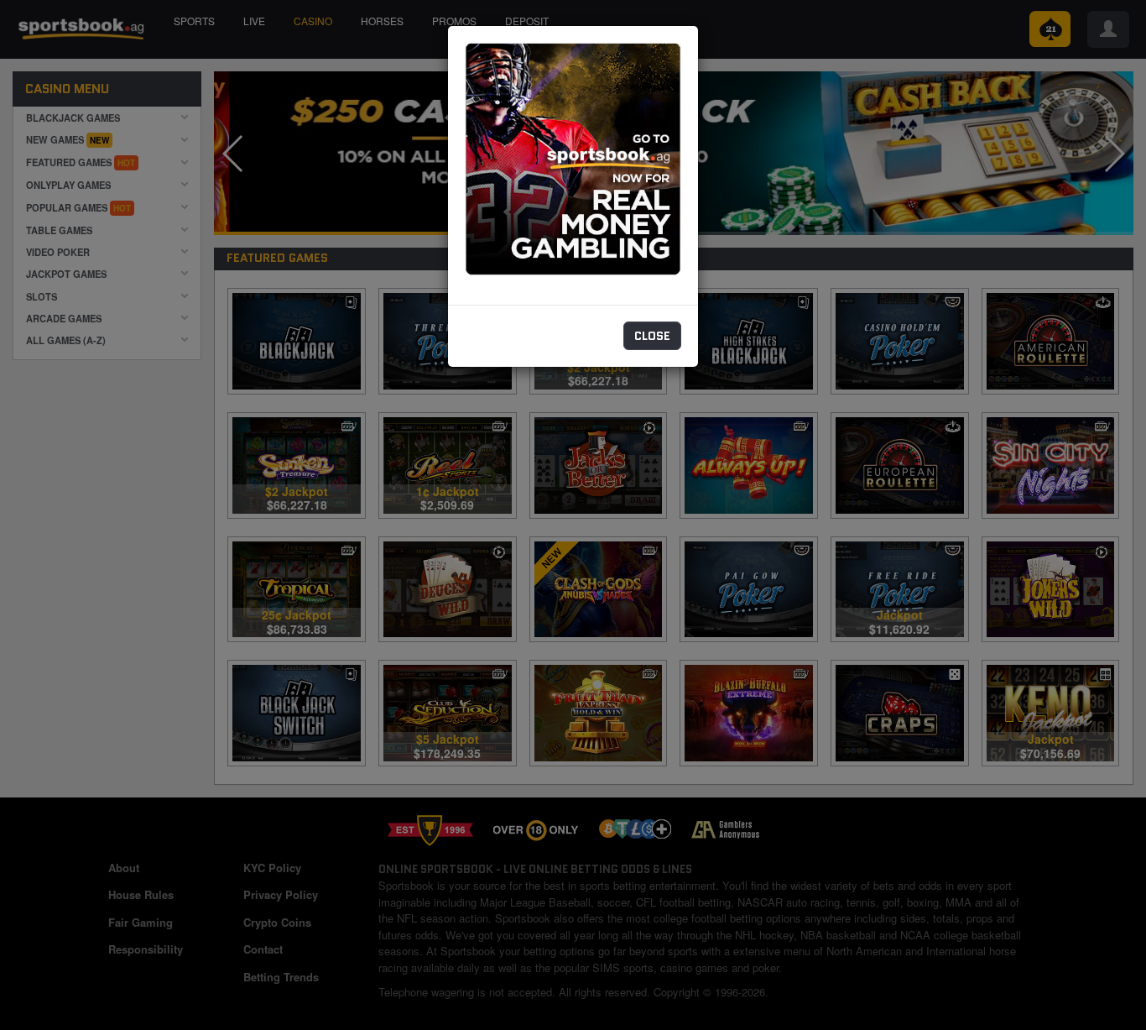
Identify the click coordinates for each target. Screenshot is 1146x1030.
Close (652, 335)
